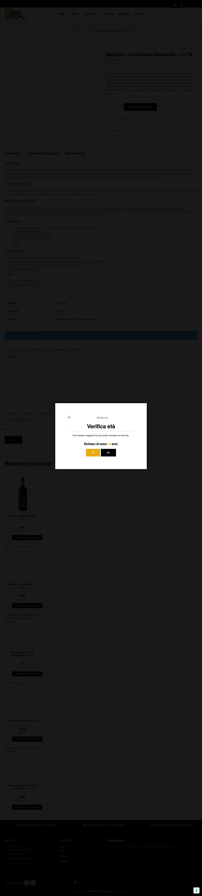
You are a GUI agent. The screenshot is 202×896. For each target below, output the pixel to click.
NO (108, 452)
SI (93, 452)
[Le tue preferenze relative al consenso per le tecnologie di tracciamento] (196, 890)
